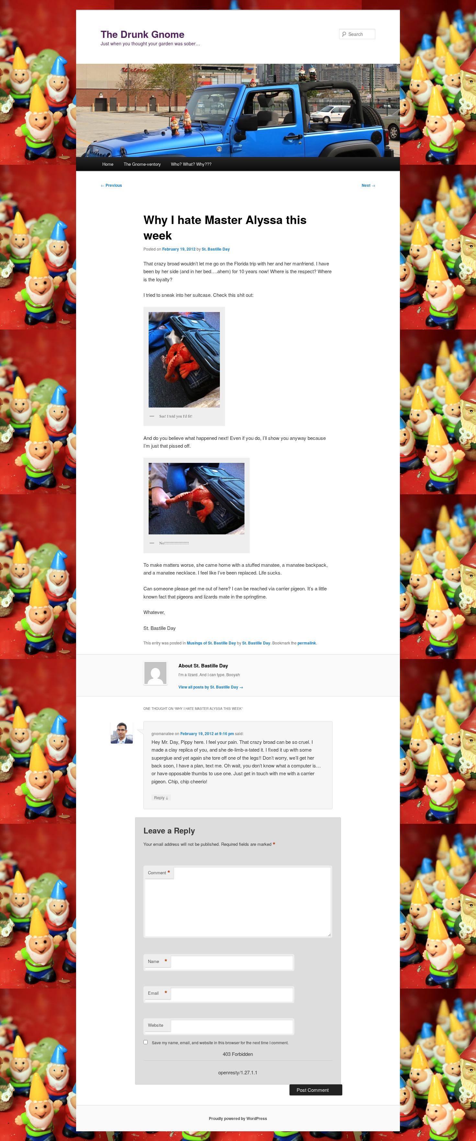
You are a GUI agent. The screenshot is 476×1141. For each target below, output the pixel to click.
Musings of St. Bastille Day (211, 643)
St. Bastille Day (216, 249)
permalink (307, 643)
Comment (159, 872)
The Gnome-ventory (142, 164)
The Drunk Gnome (143, 34)
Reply (161, 797)
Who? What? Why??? (191, 164)
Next (368, 185)
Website (155, 1025)
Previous (111, 185)
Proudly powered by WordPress (238, 1118)
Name (157, 961)
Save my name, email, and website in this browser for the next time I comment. (220, 1042)
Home (107, 164)
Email (157, 993)
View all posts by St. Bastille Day (210, 687)
